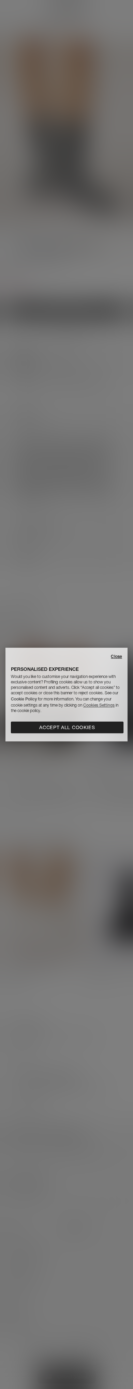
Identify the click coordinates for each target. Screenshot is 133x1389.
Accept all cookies (67, 727)
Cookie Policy (24, 698)
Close (116, 656)
